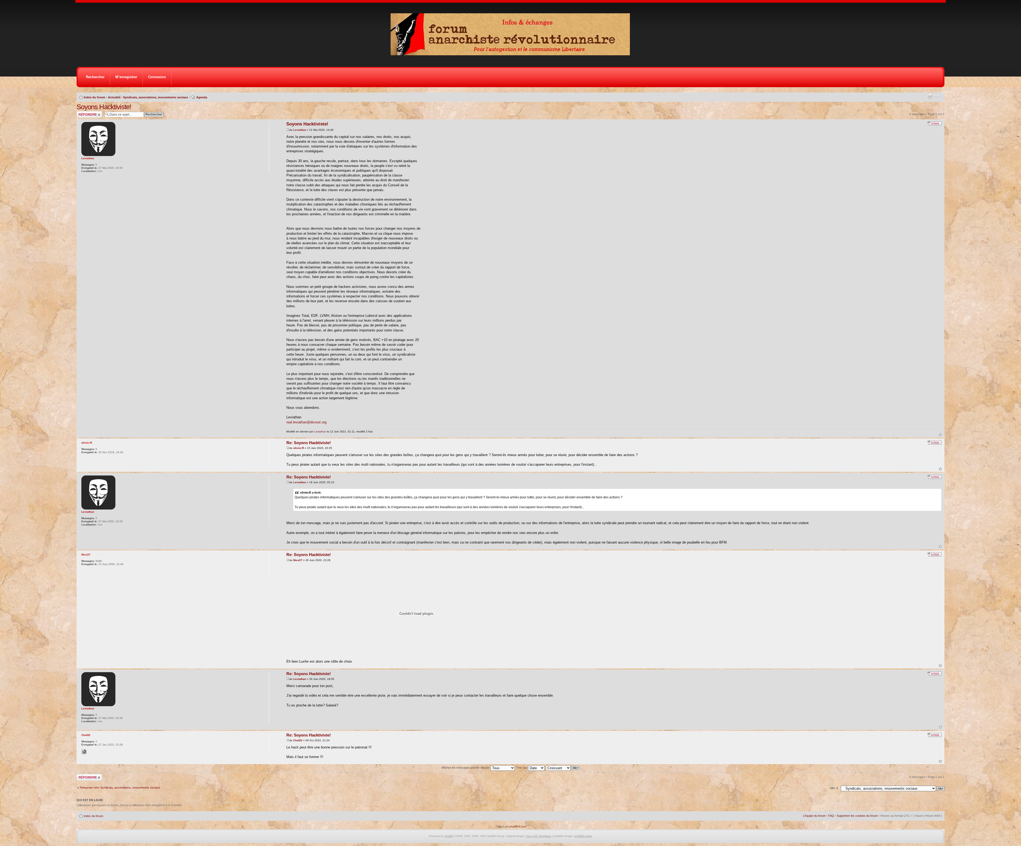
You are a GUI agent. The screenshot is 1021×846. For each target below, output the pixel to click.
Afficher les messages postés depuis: (466, 767)
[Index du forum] (512, 54)
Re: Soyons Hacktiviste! (308, 442)
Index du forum (94, 97)
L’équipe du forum (814, 815)
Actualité (114, 97)
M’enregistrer (126, 77)
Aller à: (834, 788)
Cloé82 (297, 740)
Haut (940, 434)
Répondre (83, 112)
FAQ (831, 815)
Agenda (201, 97)
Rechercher (95, 77)
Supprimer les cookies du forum (857, 815)
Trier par (522, 767)
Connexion (157, 77)
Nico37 (297, 560)
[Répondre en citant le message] (934, 123)
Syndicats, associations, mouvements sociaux (155, 97)
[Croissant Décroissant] (563, 767)
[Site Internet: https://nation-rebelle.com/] (84, 751)
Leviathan (299, 129)
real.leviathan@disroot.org (306, 422)
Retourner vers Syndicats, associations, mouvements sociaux (120, 787)
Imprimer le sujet (930, 96)
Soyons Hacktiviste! (104, 107)
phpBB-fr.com (517, 826)
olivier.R (298, 448)
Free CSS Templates (538, 836)
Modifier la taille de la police (938, 96)
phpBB (448, 836)
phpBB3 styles (583, 836)
